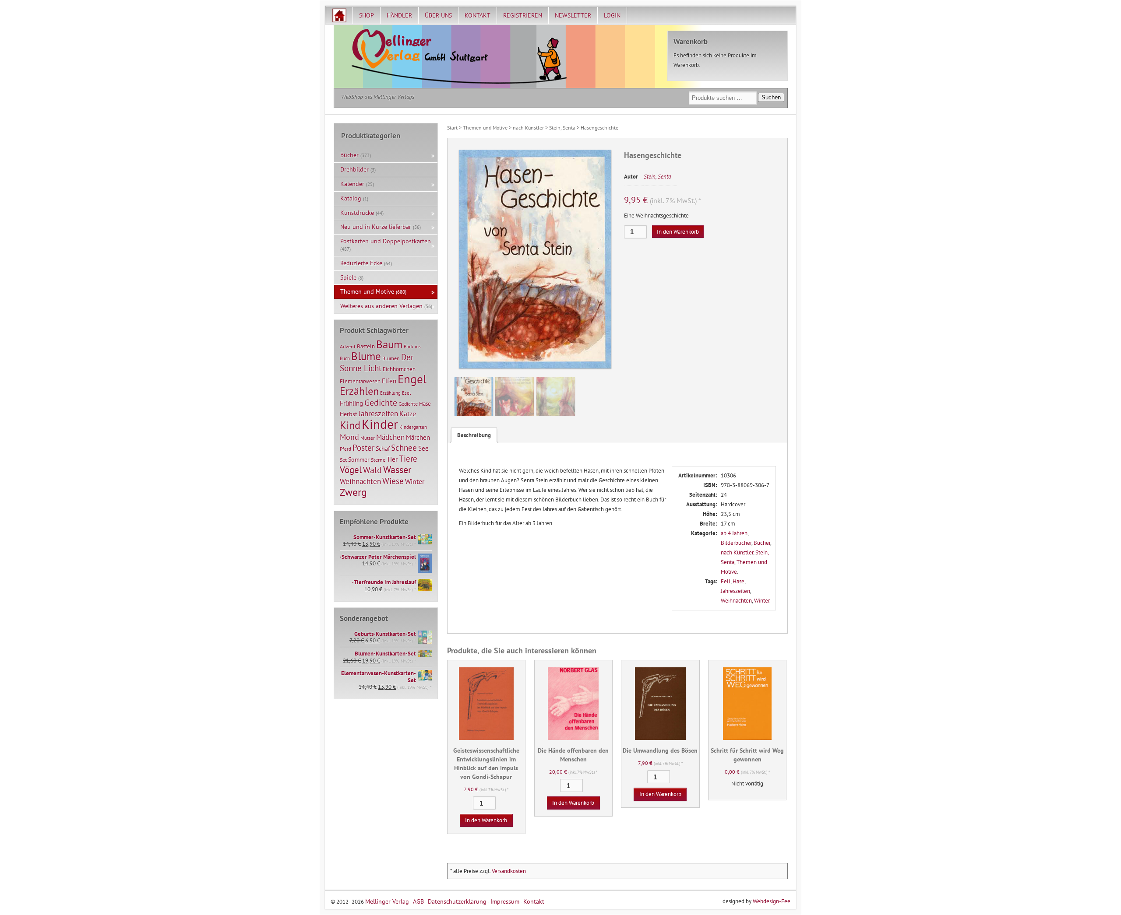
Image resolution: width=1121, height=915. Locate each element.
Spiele (348, 277)
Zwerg (353, 491)
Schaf (383, 448)
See (423, 448)
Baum (389, 344)
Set (343, 459)
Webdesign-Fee (771, 901)
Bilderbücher (736, 543)
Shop (366, 15)
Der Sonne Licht (376, 362)
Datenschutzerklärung (457, 901)
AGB (418, 901)
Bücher (762, 543)
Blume (366, 356)
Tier (392, 459)
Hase (738, 581)
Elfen (389, 381)
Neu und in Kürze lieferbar (375, 227)
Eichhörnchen (399, 368)
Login (612, 15)
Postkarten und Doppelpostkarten (385, 241)
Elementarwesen (360, 381)
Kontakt (477, 15)
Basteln (366, 346)
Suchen (771, 97)
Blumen (391, 358)
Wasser (397, 469)
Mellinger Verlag (387, 901)
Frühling (351, 403)
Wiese (393, 481)
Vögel (351, 469)
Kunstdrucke (357, 213)
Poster (363, 447)
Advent (348, 346)
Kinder (380, 424)
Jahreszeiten (735, 591)
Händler (399, 15)
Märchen (418, 437)
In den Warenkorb (678, 231)
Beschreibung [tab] (474, 435)
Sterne (378, 459)
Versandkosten (509, 871)
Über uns (438, 15)
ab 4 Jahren (734, 533)
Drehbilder (354, 169)
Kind (350, 425)
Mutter (367, 438)
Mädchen (390, 437)
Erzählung (390, 393)
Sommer (359, 459)
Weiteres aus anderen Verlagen (381, 306)
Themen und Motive (485, 127)
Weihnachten (736, 600)
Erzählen (359, 391)
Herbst (348, 414)
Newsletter (573, 15)
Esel (406, 393)
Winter (761, 600)
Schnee (404, 447)
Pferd (345, 449)
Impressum (504, 901)
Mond (349, 436)
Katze (407, 413)
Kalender (352, 184)
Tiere (408, 458)
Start (452, 127)
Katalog (350, 198)
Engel (412, 379)
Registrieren (522, 15)
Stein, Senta (562, 127)
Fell (725, 581)
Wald (372, 470)
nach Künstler (528, 127)
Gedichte (380, 402)
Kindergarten (413, 427)
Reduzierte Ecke (361, 263)
